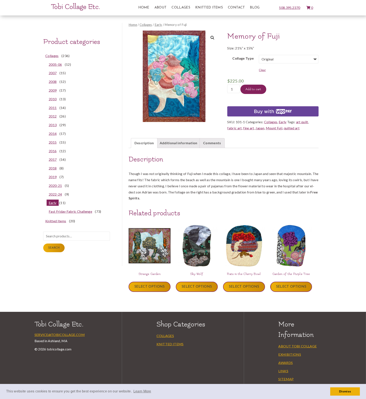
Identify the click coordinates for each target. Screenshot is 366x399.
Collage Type (243, 58)
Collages (181, 7)
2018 (53, 168)
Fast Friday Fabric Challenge (70, 211)
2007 (53, 73)
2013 (53, 125)
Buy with (264, 111)
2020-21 (55, 185)
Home (143, 7)
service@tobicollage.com (60, 335)
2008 (53, 82)
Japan (259, 128)
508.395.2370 (289, 8)
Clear (262, 70)
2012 (53, 116)
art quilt (302, 122)
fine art (248, 128)
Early (158, 25)
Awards (285, 363)
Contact (236, 7)
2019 (53, 177)
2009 (53, 90)
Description (144, 143)
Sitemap (286, 379)
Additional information (178, 143)
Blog (254, 7)
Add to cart (253, 89)
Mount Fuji (274, 128)
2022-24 (55, 194)
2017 (53, 159)
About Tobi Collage (297, 346)
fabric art (234, 128)
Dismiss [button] (345, 391)
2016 (53, 151)
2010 (53, 99)
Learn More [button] (142, 391)
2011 (53, 108)
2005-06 (55, 64)
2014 (53, 134)
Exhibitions (289, 354)
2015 (53, 142)
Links (283, 371)
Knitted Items (209, 7)
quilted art (292, 128)
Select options (149, 286)
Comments (212, 143)
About (160, 7)
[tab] (144, 143)
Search (54, 247)
